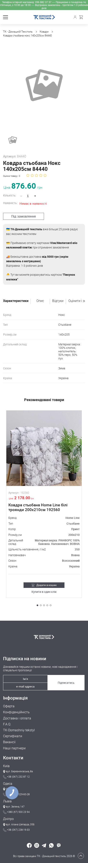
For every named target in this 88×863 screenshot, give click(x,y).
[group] (44, 85)
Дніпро (8, 819)
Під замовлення (23, 216)
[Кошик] (82, 17)
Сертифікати (12, 736)
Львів (7, 801)
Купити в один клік (44, 592)
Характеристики (15, 301)
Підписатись (66, 683)
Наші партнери (14, 748)
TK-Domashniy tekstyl (19, 730)
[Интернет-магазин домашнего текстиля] (44, 637)
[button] (37, 605)
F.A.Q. (7, 724)
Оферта (9, 706)
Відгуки (57, 301)
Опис (40, 301)
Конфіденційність (16, 712)
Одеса (7, 784)
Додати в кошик (46, 585)
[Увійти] (75, 17)
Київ (6, 766)
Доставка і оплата (17, 718)
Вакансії (9, 742)
